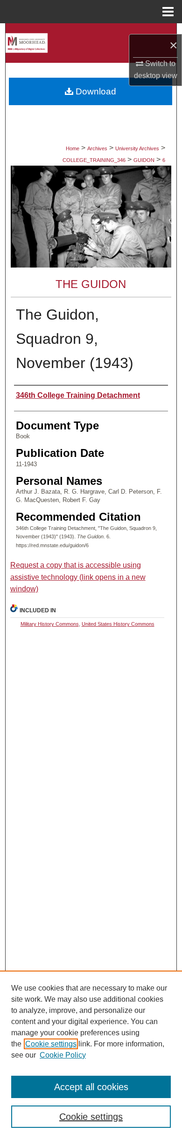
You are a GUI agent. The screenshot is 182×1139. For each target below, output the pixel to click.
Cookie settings (51, 1044)
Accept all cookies (91, 1087)
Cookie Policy (63, 1055)
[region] (91, 1055)
